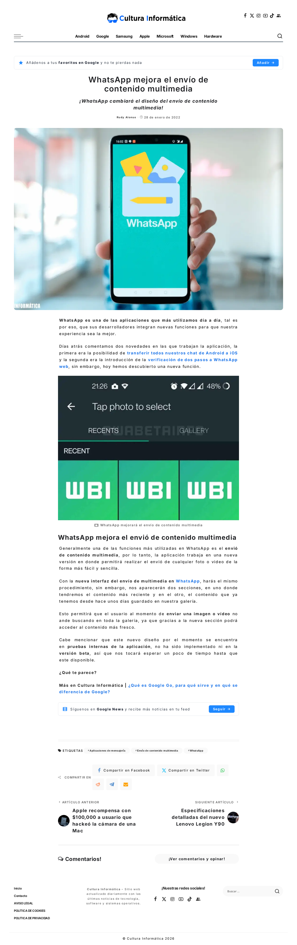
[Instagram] (258, 15)
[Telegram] (112, 784)
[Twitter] (252, 15)
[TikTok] (272, 15)
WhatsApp (188, 581)
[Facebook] (245, 15)
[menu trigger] (21, 36)
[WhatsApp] (223, 770)
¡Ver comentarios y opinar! (197, 859)
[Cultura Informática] (149, 15)
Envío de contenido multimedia (157, 750)
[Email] (126, 784)
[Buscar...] (280, 36)
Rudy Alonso (126, 117)
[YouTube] (265, 15)
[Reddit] (98, 784)
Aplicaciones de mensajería (107, 750)
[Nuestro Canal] (278, 15)
